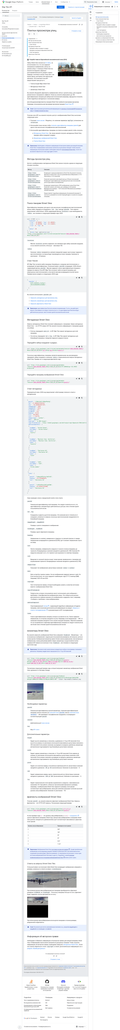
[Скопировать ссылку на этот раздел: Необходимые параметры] (48, 704)
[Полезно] (79, 24)
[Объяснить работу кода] (76, 217)
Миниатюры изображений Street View (45, 138)
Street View (68, 104)
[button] (10, 36)
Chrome (50, 1017)
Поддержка (70, 1005)
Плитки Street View (39, 141)
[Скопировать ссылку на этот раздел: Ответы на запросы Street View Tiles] (57, 864)
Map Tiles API (7, 7)
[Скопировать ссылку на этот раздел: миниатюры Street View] (50, 631)
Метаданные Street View (41, 133)
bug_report (112, 7)
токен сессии (40, 120)
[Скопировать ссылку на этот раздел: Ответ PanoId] (39, 261)
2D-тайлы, (48, 63)
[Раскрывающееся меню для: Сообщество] (70, 2)
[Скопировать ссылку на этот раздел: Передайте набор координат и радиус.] (59, 343)
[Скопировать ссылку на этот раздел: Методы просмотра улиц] (51, 159)
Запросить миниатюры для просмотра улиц (43, 301)
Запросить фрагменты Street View (40, 304)
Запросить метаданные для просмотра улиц (43, 298)
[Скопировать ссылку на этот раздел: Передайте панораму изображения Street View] (65, 375)
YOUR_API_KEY (35, 235)
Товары (31, 2)
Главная (29, 24)
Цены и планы (70, 1000)
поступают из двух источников (60, 849)
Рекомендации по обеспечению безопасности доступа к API (32, 1006)
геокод (45, 606)
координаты (73, 815)
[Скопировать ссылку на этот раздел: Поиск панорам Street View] (53, 203)
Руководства (5, 10)
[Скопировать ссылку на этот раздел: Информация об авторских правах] (60, 937)
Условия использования (73, 1008)
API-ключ (36, 729)
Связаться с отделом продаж (76, 7)
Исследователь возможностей (32, 1002)
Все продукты (44, 1020)
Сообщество (64, 2)
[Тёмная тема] (79, 217)
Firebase (57, 1017)
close (117, 7)
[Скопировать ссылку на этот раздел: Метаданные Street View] (51, 320)
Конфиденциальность (45, 1026)
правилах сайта (67, 967)
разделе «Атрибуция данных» (36, 948)
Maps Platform (17, 2)
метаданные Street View (68, 149)
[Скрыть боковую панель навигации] (19, 1027)
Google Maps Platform (44, 24)
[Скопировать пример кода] (82, 217)
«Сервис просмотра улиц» (41, 110)
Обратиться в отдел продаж (74, 1002)
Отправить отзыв (76, 31)
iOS (46, 1002)
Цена (37, 2)
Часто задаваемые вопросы (31, 1000)
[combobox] (92, 1)
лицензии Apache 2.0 (42, 967)
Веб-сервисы (48, 1008)
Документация (46, 2)
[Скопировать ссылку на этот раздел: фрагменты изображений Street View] (62, 797)
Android (47, 1000)
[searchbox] (11, 15)
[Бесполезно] (82, 24)
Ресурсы (14, 10)
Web (46, 1005)
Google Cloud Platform (68, 1017)
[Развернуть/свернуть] (37, 39)
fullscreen (115, 7)
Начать (61, 7)
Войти (116, 2)
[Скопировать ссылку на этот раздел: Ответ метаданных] (43, 389)
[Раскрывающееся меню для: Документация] (52, 2)
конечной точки (56, 712)
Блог (56, 2)
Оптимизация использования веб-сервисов (33, 1010)
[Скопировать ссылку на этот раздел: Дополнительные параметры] (51, 734)
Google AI (80, 1017)
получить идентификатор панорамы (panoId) (64, 125)
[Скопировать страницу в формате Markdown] (34, 34)
